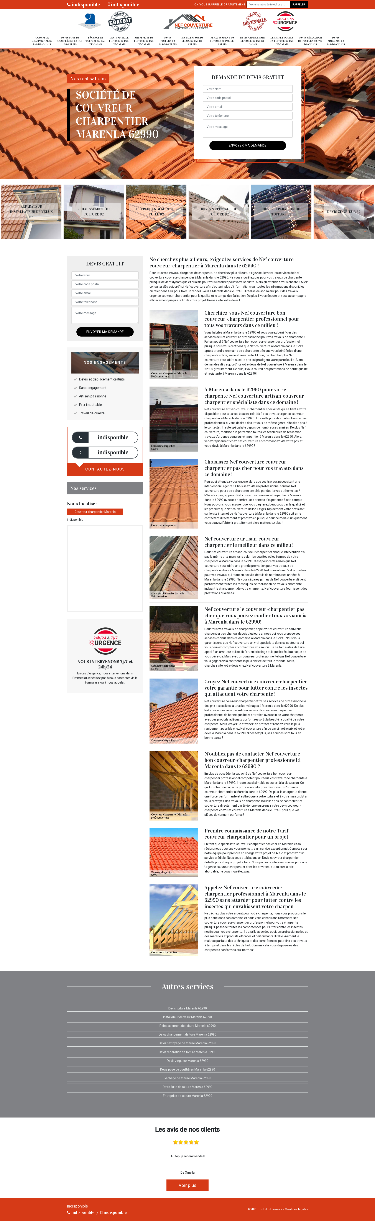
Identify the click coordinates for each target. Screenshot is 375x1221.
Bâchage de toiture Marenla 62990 (187, 1078)
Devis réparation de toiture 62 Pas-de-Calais (310, 41)
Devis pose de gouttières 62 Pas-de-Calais (70, 41)
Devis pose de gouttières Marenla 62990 (187, 1069)
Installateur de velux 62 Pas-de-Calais (192, 41)
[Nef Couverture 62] (187, 21)
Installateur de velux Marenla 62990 (187, 1017)
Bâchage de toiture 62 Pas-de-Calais (96, 41)
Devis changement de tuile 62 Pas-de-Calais (253, 41)
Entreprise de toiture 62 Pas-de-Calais (144, 41)
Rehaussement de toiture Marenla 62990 (188, 1026)
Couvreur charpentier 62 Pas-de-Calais (42, 41)
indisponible (85, 4)
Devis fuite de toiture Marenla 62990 (187, 1087)
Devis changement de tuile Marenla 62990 (187, 1034)
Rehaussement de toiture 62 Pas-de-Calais (222, 41)
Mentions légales (296, 1209)
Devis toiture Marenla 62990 (187, 1008)
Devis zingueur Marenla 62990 (187, 1061)
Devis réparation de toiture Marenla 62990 (187, 1052)
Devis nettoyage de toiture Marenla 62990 (187, 1043)
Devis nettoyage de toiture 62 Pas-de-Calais (282, 41)
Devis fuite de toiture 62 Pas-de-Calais (119, 41)
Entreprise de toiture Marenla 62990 (187, 1096)
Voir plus (187, 1185)
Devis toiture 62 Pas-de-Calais (168, 41)
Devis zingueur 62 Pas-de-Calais (336, 41)
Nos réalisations (88, 78)
